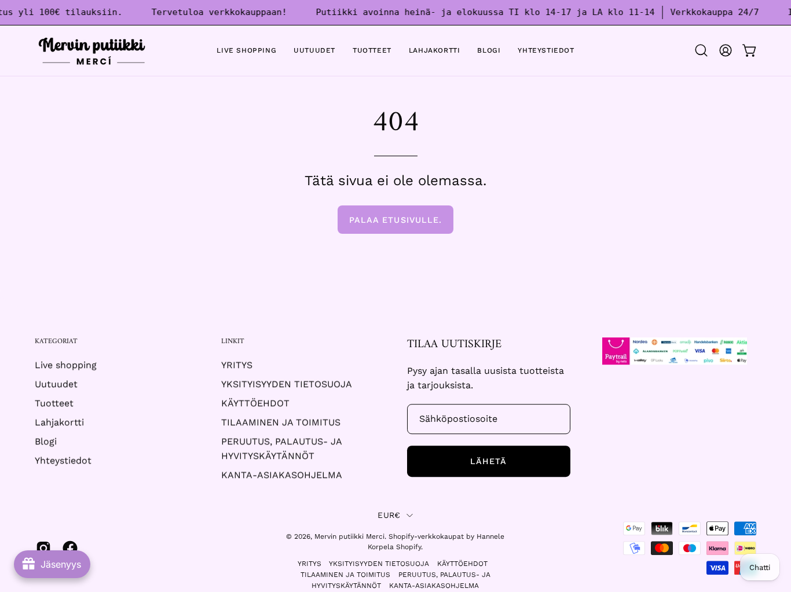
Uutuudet (56, 384)
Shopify (408, 547)
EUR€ (389, 515)
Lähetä (488, 461)
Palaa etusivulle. (395, 220)
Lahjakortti (59, 422)
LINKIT (232, 341)
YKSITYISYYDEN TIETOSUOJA (286, 384)
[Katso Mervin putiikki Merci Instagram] (43, 548)
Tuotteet (54, 403)
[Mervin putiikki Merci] (93, 50)
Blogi (46, 441)
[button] (701, 50)
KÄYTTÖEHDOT (255, 403)
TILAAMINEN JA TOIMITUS (280, 422)
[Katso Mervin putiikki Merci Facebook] (70, 548)
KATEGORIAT (56, 341)
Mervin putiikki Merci (349, 536)
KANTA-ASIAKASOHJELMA (281, 475)
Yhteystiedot (63, 460)
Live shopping (66, 365)
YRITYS (236, 365)
